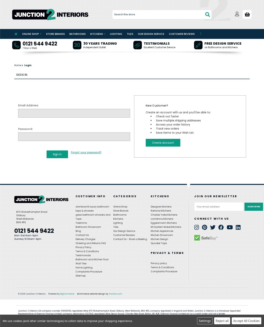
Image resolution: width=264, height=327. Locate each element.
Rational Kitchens (161, 210)
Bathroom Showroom (88, 227)
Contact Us (82, 235)
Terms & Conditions (87, 251)
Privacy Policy (83, 247)
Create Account (163, 143)
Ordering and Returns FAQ (91, 243)
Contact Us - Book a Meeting (130, 239)
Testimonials (157, 43)
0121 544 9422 (40, 43)
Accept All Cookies (246, 321)
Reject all (222, 321)
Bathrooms (77, 34)
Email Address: (28, 105)
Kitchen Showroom (162, 235)
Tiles (130, 34)
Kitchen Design (159, 239)
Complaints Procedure (89, 271)
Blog (78, 231)
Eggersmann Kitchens (164, 223)
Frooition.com (115, 293)
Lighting (116, 34)
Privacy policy (159, 263)
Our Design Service (151, 34)
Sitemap (81, 275)
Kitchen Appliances (162, 231)
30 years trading (100, 43)
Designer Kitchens (161, 206)
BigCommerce (67, 293)
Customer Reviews (182, 34)
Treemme (81, 223)
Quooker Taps (159, 243)
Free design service (223, 43)
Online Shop (30, 34)
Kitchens (96, 34)
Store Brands (55, 34)
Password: (25, 129)
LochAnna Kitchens (162, 218)
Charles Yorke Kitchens (164, 214)
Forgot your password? (86, 152)
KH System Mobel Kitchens (166, 227)
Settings (205, 321)
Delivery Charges (85, 239)
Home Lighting (84, 267)
